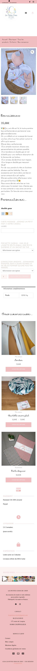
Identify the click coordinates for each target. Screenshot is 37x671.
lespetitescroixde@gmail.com (18, 615)
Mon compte (9, 642)
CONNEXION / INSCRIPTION (9, 2)
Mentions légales (10, 645)
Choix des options (18, 369)
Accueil (4, 39)
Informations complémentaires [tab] (14, 289)
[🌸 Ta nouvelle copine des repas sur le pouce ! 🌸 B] (32, 579)
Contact (7, 638)
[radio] (3, 213)
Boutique (12, 39)
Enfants (13, 42)
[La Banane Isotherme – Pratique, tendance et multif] (15, 579)
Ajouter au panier (20, 276)
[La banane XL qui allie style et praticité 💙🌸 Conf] (26, 579)
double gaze (6, 208)
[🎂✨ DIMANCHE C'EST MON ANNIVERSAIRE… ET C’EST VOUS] (10, 579)
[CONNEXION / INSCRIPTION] (9, 1)
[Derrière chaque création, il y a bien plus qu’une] (21, 579)
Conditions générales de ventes (15, 649)
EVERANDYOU (18, 663)
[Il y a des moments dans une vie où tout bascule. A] (5, 579)
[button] (25, 12)
